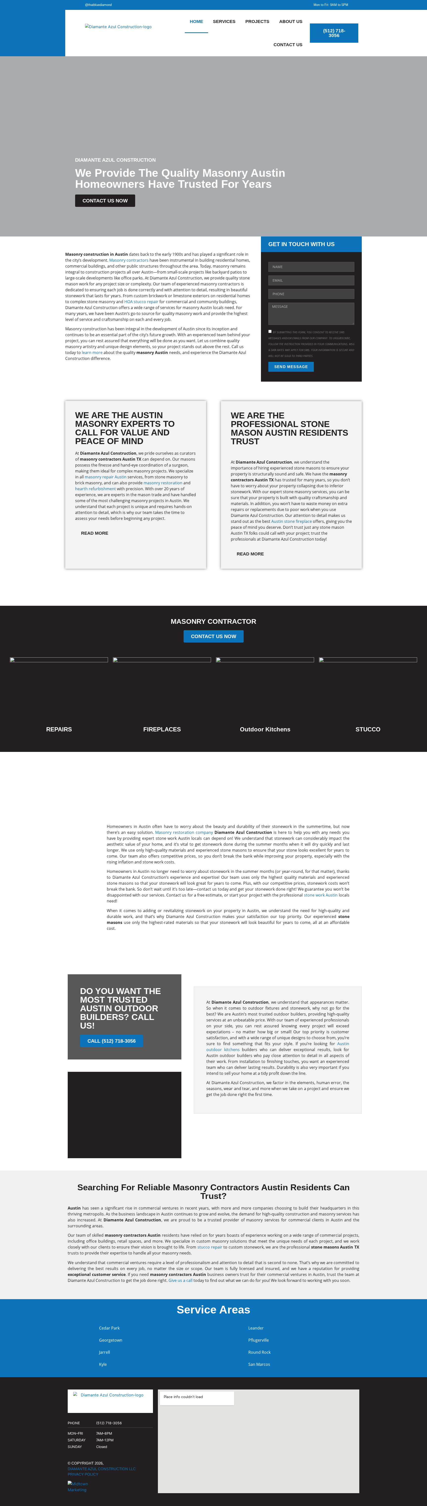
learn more (92, 352)
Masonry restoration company (184, 832)
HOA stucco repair (141, 301)
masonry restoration (163, 483)
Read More (94, 533)
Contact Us (288, 44)
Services (224, 21)
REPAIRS (59, 729)
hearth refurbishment (95, 488)
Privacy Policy (83, 1474)
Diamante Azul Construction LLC (102, 1469)
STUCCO (368, 729)
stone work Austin (321, 895)
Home (196, 21)
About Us (290, 21)
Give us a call (180, 1280)
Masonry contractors (129, 260)
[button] (135, 534)
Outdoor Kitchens (265, 729)
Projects (257, 21)
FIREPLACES (162, 729)
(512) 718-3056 (109, 1423)
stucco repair (209, 1247)
